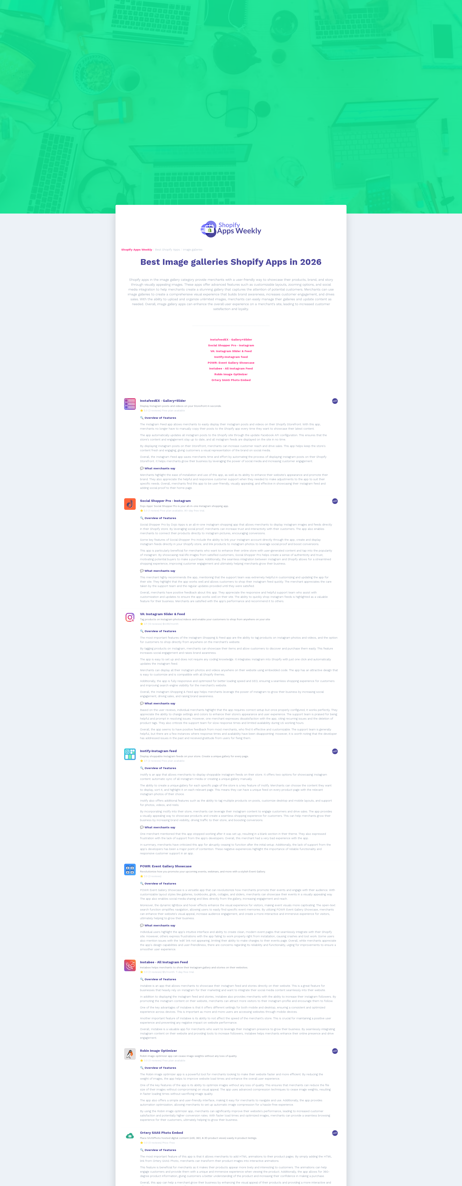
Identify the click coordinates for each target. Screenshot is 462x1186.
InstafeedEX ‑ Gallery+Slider (231, 339)
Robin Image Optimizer (231, 374)
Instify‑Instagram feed (231, 357)
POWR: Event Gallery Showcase (231, 362)
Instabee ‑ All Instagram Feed (231, 368)
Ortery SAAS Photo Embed (231, 380)
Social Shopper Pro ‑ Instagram (231, 345)
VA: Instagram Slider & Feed (231, 351)
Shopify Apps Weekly (136, 249)
